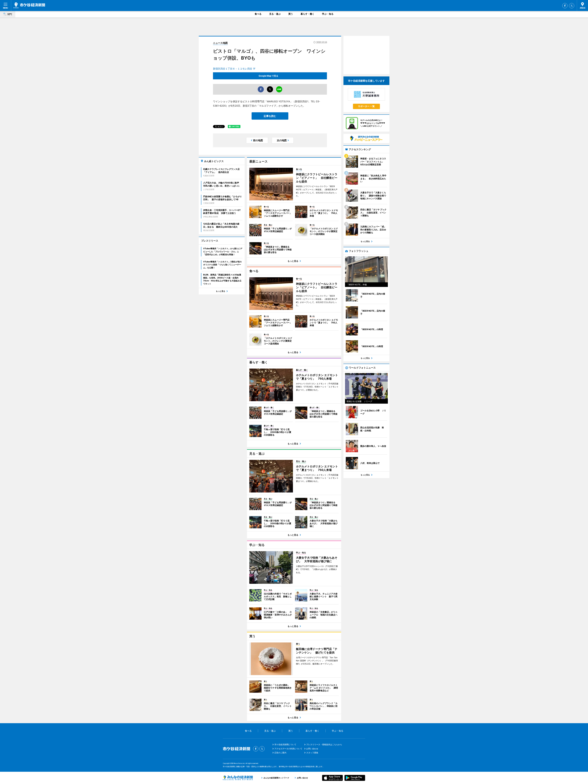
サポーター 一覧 (366, 106)
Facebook (564, 5)
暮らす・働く (307, 13)
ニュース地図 (220, 42)
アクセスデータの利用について (288, 748)
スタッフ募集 (312, 752)
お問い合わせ (312, 748)
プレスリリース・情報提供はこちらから (324, 744)
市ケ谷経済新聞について (285, 744)
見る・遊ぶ (275, 13)
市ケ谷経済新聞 (29, 5)
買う (290, 13)
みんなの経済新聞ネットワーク (238, 778)
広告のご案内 (280, 752)
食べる (258, 13)
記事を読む (270, 115)
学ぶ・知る (328, 13)
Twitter (571, 5)
